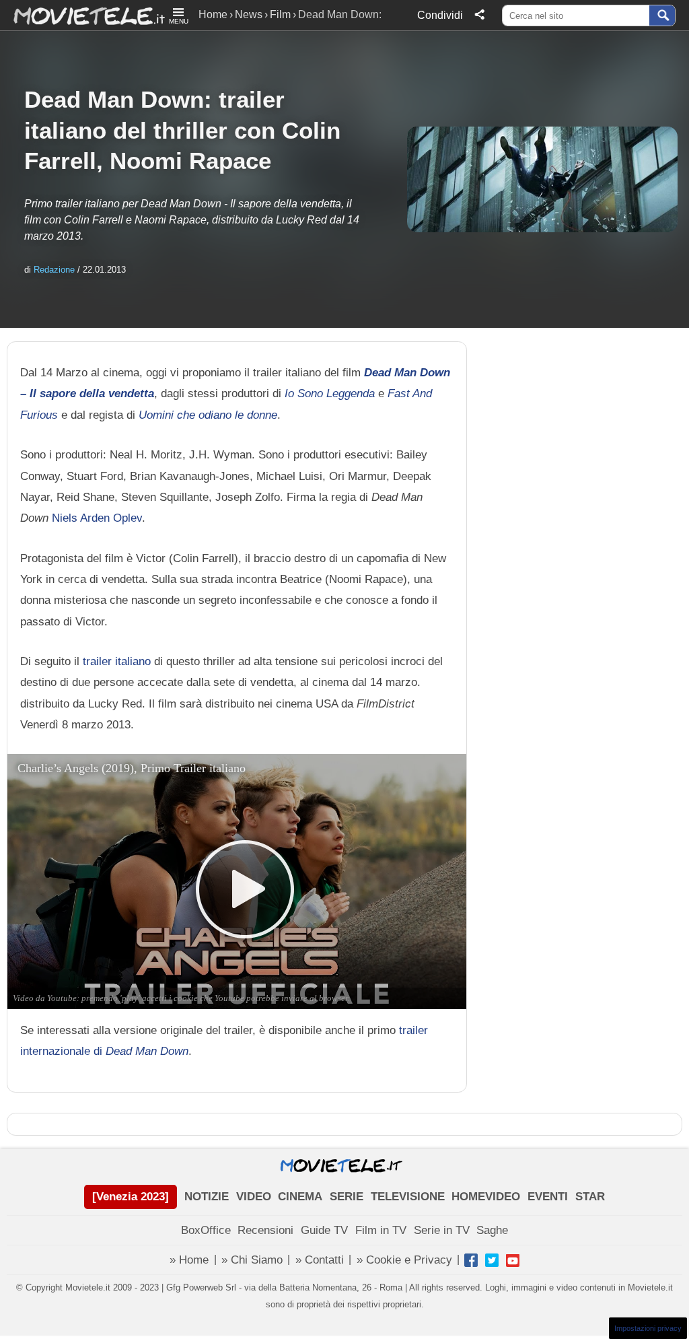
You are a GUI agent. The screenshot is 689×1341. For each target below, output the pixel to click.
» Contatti (319, 1259)
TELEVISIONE (408, 1196)
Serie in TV (442, 1230)
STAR (590, 1196)
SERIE (346, 1196)
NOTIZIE (206, 1196)
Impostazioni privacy (648, 1328)
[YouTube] (512, 1260)
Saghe (492, 1230)
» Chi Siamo (252, 1259)
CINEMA (300, 1196)
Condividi (440, 15)
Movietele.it (82, 15)
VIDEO (253, 1196)
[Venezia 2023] (130, 1196)
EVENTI (548, 1196)
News (248, 14)
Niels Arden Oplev (97, 517)
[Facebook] (471, 1260)
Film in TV (380, 1230)
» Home (189, 1259)
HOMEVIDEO (485, 1196)
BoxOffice (206, 1230)
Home (212, 14)
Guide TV (324, 1230)
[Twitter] (492, 1260)
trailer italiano (117, 661)
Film (280, 14)
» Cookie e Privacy (404, 1259)
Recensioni (265, 1230)
